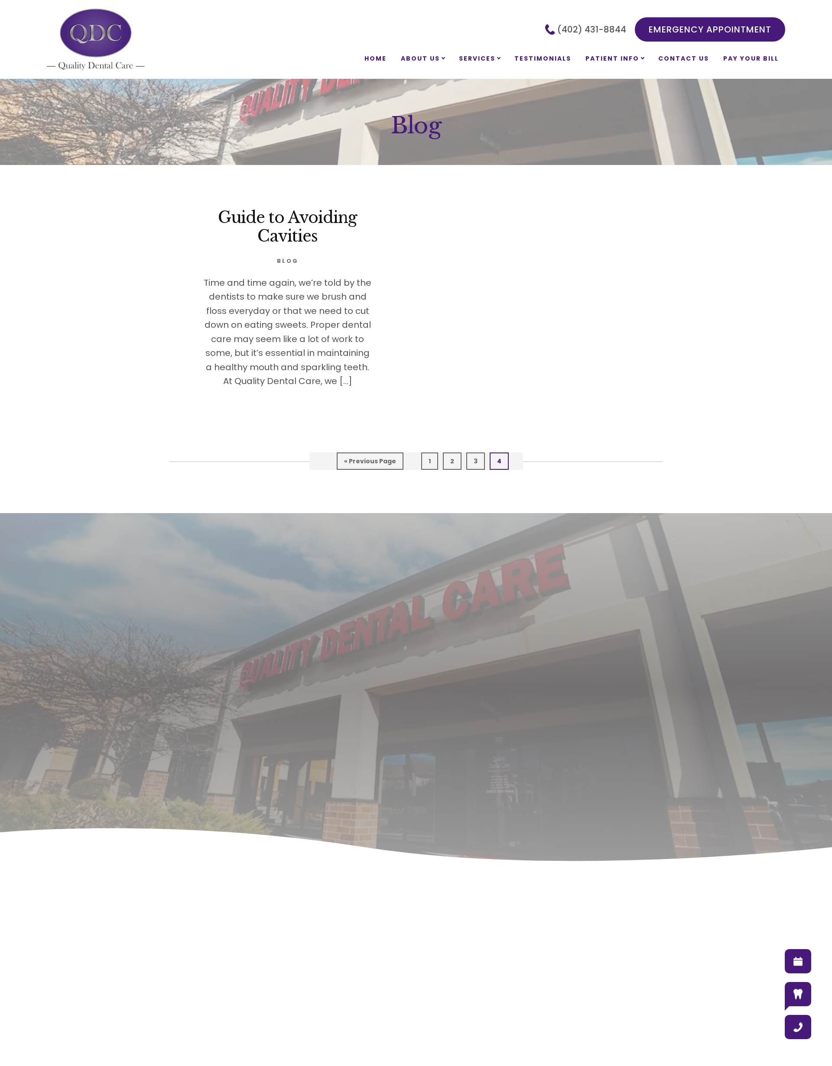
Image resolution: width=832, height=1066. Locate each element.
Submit (271, 780)
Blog (288, 261)
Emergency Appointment (710, 29)
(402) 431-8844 (591, 29)
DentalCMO (333, 1036)
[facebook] (389, 1003)
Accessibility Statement (620, 1035)
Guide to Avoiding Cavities (287, 227)
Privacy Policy (473, 1035)
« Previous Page (370, 463)
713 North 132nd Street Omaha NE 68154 (509, 760)
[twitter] (425, 1003)
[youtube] (443, 1003)
